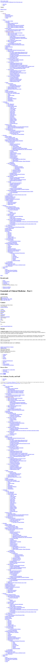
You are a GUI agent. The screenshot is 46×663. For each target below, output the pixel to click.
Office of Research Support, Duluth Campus (16, 394)
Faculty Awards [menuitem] (11, 61)
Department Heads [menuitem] (11, 24)
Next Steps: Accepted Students (18, 522)
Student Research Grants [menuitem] (14, 81)
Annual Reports (6, 371)
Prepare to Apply (8, 512)
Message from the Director (15, 531)
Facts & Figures (11, 493)
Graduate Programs (9, 583)
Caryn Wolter (12, 497)
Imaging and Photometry (14, 425)
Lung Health (10, 649)
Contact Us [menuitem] (10, 193)
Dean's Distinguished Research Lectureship (16, 390)
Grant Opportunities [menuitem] (14, 192)
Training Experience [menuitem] (14, 145)
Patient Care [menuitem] (5, 267)
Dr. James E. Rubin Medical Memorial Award (18, 440)
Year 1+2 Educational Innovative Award (17, 456)
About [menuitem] (4, 19)
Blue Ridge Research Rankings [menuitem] (11, 270)
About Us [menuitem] (7, 102)
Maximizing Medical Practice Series (14, 476)
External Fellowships (14, 538)
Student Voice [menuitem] (10, 204)
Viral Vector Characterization (15, 416)
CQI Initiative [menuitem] (10, 201)
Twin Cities (2, 310)
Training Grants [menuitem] (11, 236)
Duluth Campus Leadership (13, 388)
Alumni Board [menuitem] (10, 83)
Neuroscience (10, 639)
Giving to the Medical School (10, 480)
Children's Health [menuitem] (11, 95)
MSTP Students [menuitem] (11, 176)
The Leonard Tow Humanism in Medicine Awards (19, 455)
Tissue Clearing (13, 418)
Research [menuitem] (4, 205)
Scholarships (10, 487)
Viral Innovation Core (12, 413)
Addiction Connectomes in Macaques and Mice (19, 428)
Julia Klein (12, 503)
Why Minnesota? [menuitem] (11, 104)
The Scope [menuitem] (7, 272)
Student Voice (10, 592)
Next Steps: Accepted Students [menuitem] (18, 134)
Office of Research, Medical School (14, 405)
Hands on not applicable (5, 316)
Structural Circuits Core (12, 417)
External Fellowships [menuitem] (14, 150)
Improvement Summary (12, 590)
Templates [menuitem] (10, 235)
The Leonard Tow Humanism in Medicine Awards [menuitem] (19, 67)
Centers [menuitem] (13, 255)
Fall (1, 318)
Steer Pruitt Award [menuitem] (13, 57)
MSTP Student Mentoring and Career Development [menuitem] (22, 149)
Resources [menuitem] (12, 162)
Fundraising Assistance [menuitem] (14, 78)
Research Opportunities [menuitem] (12, 190)
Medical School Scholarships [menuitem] (15, 80)
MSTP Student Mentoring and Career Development (22, 537)
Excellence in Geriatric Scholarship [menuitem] (16, 59)
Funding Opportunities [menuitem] (9, 228)
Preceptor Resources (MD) (13, 526)
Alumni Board (10, 471)
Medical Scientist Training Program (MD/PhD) (14, 528)
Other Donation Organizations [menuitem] (16, 218)
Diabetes (9, 635)
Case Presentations (13, 574)
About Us (7, 490)
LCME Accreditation (9, 588)
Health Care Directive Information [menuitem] (16, 216)
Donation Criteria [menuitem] (11, 214)
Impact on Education (14, 597)
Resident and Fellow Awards (13, 446)
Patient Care (5, 655)
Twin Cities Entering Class (15, 520)
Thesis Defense (15, 548)
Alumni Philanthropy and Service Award (17, 458)
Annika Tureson (13, 496)
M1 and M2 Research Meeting (16, 570)
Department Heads (11, 389)
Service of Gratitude (11, 612)
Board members (13, 472)
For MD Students (6, 281)
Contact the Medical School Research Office (16, 615)
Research (4, 593)
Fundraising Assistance (14, 466)
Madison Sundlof (13, 507)
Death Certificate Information (15, 608)
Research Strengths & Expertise (11, 631)
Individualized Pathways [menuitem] (10, 197)
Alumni (6, 17)
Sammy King (12, 510)
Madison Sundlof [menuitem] (13, 119)
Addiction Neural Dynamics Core (14, 421)
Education (5, 523)
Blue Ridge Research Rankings (11, 658)
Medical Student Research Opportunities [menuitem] (17, 37)
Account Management (14, 465)
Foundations (2, 314)
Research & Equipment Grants (16, 467)
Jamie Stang (12, 501)
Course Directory (6, 283)
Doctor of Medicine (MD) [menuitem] (10, 137)
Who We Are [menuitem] (12, 39)
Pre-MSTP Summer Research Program (17, 562)
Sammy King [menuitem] (12, 122)
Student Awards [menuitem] (11, 51)
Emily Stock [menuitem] (12, 111)
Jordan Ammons (13, 502)
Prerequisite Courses (11, 513)
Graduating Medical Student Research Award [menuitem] (18, 53)
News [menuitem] (4, 268)
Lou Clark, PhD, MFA (5, 300)
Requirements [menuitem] (15, 165)
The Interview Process (16, 558)
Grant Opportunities (14, 580)
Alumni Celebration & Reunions (14, 474)
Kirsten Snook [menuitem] (13, 118)
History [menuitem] (6, 47)
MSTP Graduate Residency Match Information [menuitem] (21, 161)
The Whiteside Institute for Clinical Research (18, 403)
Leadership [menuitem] (7, 22)
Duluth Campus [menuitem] (8, 28)
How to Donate (11, 603)
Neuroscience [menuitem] (10, 251)
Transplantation (10, 488)
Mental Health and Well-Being (16, 568)
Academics (5, 282)
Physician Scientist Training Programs (17, 565)
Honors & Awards (8, 437)
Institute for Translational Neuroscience (17, 640)
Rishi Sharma (12, 509)
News (4, 656)
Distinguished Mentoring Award (16, 451)
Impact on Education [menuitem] (14, 209)
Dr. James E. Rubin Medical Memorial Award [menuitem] (18, 52)
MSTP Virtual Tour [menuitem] (13, 175)
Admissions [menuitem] (5, 101)
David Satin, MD (4, 297)
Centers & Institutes (9, 412)
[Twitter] (1, 373)
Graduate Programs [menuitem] (9, 195)
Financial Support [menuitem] (13, 173)
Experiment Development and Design (17, 422)
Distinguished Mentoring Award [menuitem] (16, 63)
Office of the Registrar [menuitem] (12, 41)
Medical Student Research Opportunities (17, 402)
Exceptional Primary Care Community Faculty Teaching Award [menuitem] (22, 66)
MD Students (7, 14)
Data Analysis (12, 426)
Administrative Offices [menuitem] (9, 31)
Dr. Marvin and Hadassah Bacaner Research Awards (20, 443)
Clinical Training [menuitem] (15, 146)
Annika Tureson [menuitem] (13, 108)
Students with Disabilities (15, 566)
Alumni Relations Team (12, 475)
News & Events (15, 645)
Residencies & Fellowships (10, 584)
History (6, 435)
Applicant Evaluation (16, 557)
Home (4, 280)
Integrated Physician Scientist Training (19, 536)
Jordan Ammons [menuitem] (13, 114)
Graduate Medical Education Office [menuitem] (14, 43)
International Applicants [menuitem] (19, 167)
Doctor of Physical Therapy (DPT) (11, 527)
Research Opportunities (12, 578)
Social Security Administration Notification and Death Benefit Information (24, 609)
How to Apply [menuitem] (13, 164)
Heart (9, 484)
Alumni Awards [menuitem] (11, 69)
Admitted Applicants (11, 517)
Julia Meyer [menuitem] (12, 117)
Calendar (9, 569)
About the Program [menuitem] (11, 141)
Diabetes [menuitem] (9, 247)
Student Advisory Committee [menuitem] (15, 153)
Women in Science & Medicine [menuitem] (16, 188)
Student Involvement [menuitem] (12, 203)
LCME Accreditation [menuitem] (9, 200)
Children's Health (11, 483)
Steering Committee (14, 543)
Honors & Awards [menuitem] (8, 49)
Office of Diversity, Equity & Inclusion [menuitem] (15, 32)
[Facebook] (0, 373)
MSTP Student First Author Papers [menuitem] (19, 159)
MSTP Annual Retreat (14, 572)
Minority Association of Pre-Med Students (16, 515)
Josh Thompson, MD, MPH (6, 298)
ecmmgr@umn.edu (4, 307)
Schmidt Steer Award (14, 444)
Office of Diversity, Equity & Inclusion (15, 398)
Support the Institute (16, 648)
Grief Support (12, 610)
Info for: (4, 13)
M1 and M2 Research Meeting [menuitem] (16, 182)
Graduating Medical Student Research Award (18, 441)
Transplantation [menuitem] (10, 100)
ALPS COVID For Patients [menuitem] (15, 241)
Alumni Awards (11, 457)
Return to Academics (7, 286)
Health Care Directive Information (16, 604)
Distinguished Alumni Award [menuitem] (15, 71)
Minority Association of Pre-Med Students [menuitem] (16, 127)
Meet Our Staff (13, 601)
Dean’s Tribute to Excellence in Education (16, 392)
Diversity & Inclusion (9, 479)
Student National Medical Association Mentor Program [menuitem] (18, 126)
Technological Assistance (15, 424)
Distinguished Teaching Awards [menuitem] (16, 64)
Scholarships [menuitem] (10, 99)
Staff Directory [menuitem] (13, 154)
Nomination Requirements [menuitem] (15, 74)
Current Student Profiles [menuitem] (12, 106)
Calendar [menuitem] (9, 181)
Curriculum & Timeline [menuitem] (16, 147)
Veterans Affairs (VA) (12, 625)
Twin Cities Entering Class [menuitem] (15, 132)
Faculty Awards (11, 449)
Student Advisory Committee (15, 541)
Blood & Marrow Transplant (13, 632)
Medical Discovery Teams (10, 651)
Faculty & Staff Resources (8, 360)
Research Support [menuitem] (8, 230)
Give (4, 356)
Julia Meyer (12, 504)
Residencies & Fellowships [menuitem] (10, 196)
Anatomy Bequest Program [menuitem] (10, 206)
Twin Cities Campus (9, 386)
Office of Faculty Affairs (12, 399)
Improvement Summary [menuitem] (12, 202)
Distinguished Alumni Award (15, 459)
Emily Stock (12, 499)
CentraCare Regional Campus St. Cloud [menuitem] (12, 30)
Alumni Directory (13, 544)
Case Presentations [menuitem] (13, 186)
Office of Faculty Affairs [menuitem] (12, 33)
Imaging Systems (13, 419)
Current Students (6, 363)
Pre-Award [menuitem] (7, 231)
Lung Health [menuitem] (10, 261)
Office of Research (8, 613)
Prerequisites (17, 556)
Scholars (14, 647)
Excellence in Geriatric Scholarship (16, 447)
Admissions (5, 489)
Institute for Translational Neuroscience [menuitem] (17, 252)
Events (6, 661)
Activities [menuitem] (12, 151)
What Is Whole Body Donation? (14, 596)
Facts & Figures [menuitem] (11, 105)
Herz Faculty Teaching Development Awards (16, 438)
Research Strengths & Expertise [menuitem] (11, 243)
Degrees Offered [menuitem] (8, 136)
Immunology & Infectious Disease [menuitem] (14, 249)
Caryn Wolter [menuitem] (12, 109)
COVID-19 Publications (12, 630)
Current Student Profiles (12, 494)
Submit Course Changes (6, 346)
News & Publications (14, 546)
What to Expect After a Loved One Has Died (16, 607)
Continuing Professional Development (12, 587)
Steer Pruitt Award (13, 445)
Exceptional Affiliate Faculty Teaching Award (18, 453)
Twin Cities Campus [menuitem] (9, 20)
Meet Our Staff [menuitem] (13, 213)
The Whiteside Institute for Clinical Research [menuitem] (18, 38)
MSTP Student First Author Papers (19, 547)
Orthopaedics (10, 485)
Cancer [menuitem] (9, 94)
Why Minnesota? (11, 492)
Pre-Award (7, 619)
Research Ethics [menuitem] (8, 229)
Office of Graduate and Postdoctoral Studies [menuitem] (16, 44)
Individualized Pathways (10, 585)
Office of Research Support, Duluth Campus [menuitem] (16, 29)
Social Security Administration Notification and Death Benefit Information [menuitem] (24, 221)
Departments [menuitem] (7, 45)
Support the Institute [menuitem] (16, 260)
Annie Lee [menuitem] (12, 107)
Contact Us (5, 354)
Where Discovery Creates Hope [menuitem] (11, 271)
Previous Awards (13, 433)
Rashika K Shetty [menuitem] (13, 120)
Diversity (4, 358)
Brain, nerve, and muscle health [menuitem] (14, 93)
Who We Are (12, 404)
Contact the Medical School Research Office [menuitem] (16, 227)
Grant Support (12, 401)
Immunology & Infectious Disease (14, 637)
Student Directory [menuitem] (13, 152)
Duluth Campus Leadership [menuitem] (13, 23)
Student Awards (11, 439)
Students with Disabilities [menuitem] (15, 178)
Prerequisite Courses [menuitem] (11, 125)
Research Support (8, 618)
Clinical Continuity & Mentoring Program (18, 567)
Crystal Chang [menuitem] (13, 110)
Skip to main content (4, 0)
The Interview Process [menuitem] (16, 170)
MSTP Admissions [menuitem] (11, 163)
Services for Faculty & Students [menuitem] (14, 76)
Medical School (3, 9)
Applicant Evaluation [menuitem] (16, 169)
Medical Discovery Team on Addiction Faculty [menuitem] (16, 264)
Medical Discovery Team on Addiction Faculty (16, 652)
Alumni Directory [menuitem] (13, 156)
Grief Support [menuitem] (12, 222)
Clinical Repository (9, 653)
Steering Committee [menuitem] (14, 155)
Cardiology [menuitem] (10, 246)
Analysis (11, 420)
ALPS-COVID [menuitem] (10, 240)
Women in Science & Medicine (16, 576)
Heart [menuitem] (9, 96)
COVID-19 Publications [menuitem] (12, 242)
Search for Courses (6, 288)
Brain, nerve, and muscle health (14, 481)
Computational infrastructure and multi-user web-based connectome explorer (24, 430)
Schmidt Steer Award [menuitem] (14, 56)
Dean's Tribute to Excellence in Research (15, 391)
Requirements (15, 553)
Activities (12, 539)
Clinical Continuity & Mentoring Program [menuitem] (18, 179)
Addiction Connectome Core (13, 427)
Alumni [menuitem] (6, 82)
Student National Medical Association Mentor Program (18, 514)
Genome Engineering (12, 636)
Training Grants (11, 624)
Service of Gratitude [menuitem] (11, 224)
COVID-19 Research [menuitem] (9, 238)
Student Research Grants (14, 469)
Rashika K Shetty (13, 508)
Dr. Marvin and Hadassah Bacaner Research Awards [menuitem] (20, 55)
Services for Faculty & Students (14, 463)
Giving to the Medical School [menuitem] (10, 92)
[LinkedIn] (5, 373)
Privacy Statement (7, 383)
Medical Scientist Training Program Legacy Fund (17, 582)
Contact (6, 478)
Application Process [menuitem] (9, 128)
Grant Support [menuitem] (12, 36)
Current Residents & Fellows (8, 365)
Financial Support (13, 561)
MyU (4, 5)
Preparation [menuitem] (14, 187)
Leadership (7, 387)
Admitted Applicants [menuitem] (11, 129)
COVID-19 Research (9, 626)
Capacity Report (3, 326)
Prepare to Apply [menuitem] (8, 124)
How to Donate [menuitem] (11, 215)
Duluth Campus (8, 393)
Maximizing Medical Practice (15, 473)
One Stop (4, 4)
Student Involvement (12, 591)
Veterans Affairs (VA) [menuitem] (12, 237)
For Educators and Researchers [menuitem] (13, 207)
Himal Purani (12, 500)
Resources (12, 550)
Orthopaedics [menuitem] (10, 97)
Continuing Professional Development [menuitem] (12, 199)
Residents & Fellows (9, 15)
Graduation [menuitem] (12, 42)
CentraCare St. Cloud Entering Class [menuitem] (17, 131)
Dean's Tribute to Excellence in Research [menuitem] (15, 26)
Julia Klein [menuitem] (12, 115)
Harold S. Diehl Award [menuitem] (14, 73)
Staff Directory (13, 542)
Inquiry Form (12, 605)
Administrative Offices (9, 397)
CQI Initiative (10, 589)
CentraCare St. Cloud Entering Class (17, 519)
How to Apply (13, 552)
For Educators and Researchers (13, 595)
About (4, 385)
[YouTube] (4, 373)
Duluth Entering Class (14, 521)
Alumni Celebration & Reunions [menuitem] (14, 86)
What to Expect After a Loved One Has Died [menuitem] (16, 219)
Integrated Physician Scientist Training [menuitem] (19, 148)
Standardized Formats (14, 429)
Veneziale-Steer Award (14, 442)
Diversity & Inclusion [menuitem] (9, 91)
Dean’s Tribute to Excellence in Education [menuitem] (16, 27)
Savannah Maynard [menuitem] (13, 123)
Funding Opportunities (9, 616)
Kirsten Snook (13, 506)
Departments (7, 411)
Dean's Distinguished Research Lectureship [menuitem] (16, 25)
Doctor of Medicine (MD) (10, 525)
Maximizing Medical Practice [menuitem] (15, 85)
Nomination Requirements (15, 462)
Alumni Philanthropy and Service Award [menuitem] (17, 70)
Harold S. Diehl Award (14, 461)
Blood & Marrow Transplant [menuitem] (13, 244)
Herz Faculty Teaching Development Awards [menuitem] (16, 50)
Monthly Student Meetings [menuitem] (15, 183)
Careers (4, 357)
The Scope (5, 370)
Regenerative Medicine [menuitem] (12, 98)
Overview (12, 530)
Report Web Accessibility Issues (15, 383)
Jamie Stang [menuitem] (12, 113)
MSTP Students (11, 564)
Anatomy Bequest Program (10, 594)
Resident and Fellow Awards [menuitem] (13, 58)
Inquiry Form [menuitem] (12, 217)
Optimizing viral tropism (14, 415)
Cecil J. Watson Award (14, 448)
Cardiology (10, 634)
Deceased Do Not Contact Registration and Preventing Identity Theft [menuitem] (23, 223)
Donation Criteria (11, 602)
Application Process (9, 516)
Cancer (9, 482)
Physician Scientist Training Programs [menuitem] (17, 177)
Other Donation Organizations (16, 606)
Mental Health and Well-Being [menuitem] (16, 180)
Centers (13, 643)
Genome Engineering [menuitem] (12, 248)
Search (2, 7)
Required (2, 312)
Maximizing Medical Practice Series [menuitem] (14, 88)
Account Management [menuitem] (14, 77)
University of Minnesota (12, 382)
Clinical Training (15, 534)
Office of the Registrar (12, 406)
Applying (12, 432)
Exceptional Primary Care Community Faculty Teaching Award (22, 454)
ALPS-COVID (10, 628)
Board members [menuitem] (13, 84)
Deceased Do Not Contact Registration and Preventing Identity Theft (23, 611)
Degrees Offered (8, 524)
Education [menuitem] (5, 135)
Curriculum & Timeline (16, 535)
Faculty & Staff (8, 16)
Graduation (12, 407)
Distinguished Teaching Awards (16, 452)
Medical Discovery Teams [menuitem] (10, 263)
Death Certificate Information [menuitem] (15, 220)
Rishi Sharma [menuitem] (12, 121)
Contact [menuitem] (6, 90)
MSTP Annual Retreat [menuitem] (14, 185)
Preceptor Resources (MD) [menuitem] (13, 138)
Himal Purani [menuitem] (12, 112)
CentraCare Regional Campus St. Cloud (12, 395)
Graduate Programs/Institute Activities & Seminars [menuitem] (19, 189)
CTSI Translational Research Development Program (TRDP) (21, 579)
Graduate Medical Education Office (14, 408)
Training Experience (14, 533)
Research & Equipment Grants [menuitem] (16, 79)
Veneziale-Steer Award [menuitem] (14, 54)
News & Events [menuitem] (15, 257)
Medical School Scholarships (15, 468)
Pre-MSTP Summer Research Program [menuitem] (17, 174)
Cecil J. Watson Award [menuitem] (14, 60)
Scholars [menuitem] (14, 259)
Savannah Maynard (13, 511)
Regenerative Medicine (12, 486)
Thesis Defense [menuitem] (15, 160)
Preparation (14, 575)
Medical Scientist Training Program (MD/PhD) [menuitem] (14, 140)
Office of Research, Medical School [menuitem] (14, 40)
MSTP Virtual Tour (13, 563)
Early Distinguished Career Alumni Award (18, 460)
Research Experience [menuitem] (19, 166)
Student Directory (13, 540)
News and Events (11, 434)
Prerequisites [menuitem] (17, 168)
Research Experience (19, 554)
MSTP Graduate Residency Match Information (21, 549)
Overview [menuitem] (12, 142)
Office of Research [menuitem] (8, 226)
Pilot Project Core (11, 431)
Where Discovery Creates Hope (9, 369)
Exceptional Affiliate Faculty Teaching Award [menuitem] (18, 65)
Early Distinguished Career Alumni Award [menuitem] (18, 72)
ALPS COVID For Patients (15, 629)
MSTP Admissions (11, 551)
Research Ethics (8, 617)
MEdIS (8, 326)
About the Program (11, 529)
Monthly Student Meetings (15, 571)
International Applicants (19, 555)
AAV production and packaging (16, 414)
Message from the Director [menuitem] (15, 143)
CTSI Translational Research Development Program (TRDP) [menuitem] (21, 191)
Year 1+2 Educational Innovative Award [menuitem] (17, 68)
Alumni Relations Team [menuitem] (12, 87)
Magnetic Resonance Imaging (13, 638)
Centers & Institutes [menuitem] (9, 46)
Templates (10, 623)
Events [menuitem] (6, 273)
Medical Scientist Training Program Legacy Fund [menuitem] (17, 194)
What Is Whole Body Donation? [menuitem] (14, 208)
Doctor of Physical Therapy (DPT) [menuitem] (11, 139)
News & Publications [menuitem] (14, 158)
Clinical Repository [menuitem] (9, 265)
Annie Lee (12, 495)
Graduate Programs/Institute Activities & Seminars (19, 577)
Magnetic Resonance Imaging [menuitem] (13, 250)
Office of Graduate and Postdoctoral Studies (16, 410)
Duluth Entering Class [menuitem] (14, 133)
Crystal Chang (13, 498)
